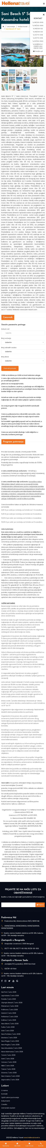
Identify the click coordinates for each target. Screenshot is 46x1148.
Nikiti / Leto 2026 (7, 1065)
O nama (4, 1090)
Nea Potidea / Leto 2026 (10, 1034)
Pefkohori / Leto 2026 (9, 1016)
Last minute (7, 987)
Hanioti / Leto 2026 (8, 1013)
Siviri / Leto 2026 (7, 1030)
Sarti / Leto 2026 (7, 1058)
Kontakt (4, 1094)
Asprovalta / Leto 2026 (10, 1079)
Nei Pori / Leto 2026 (8, 992)
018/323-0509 (38, 22)
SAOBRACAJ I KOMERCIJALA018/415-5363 (38, 46)
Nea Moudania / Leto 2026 (11, 1048)
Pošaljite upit (38, 51)
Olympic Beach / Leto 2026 (11, 1002)
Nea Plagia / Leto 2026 (10, 1041)
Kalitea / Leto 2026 (8, 1020)
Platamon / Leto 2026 (9, 1006)
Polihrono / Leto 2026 (9, 1009)
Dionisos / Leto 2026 (9, 1037)
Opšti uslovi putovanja (10, 1097)
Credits (4, 1104)
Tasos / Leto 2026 (8, 1069)
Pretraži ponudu (10, 368)
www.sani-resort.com (28, 309)
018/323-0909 (38, 25)
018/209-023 (38, 32)
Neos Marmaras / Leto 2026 (12, 1051)
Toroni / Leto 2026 (8, 1055)
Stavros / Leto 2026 (9, 1072)
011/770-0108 (38, 35)
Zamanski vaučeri (8, 1108)
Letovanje (11, 26)
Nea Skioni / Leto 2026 (10, 1023)
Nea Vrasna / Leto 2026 (10, 1076)
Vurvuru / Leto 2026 (8, 1062)
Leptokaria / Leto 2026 (10, 995)
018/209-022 (38, 29)
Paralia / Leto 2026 (8, 999)
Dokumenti (5, 1101)
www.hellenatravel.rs (9, 739)
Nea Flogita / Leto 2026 (10, 1044)
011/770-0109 (38, 38)
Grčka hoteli (22, 26)
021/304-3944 (38, 41)
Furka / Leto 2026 (8, 1027)
